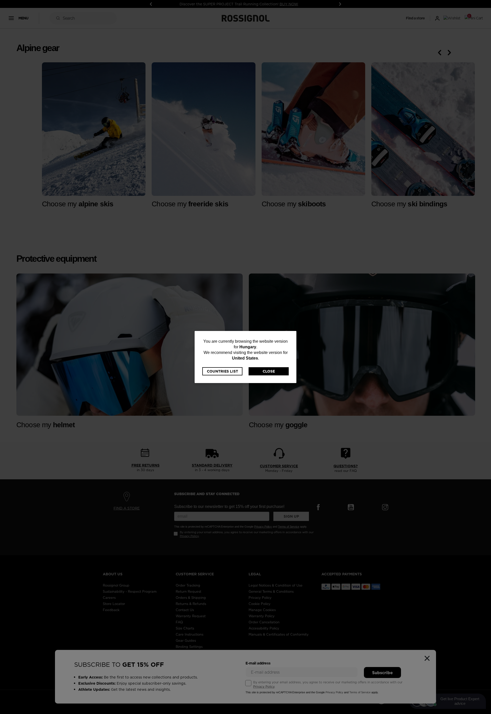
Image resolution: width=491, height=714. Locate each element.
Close (269, 371)
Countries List (222, 371)
